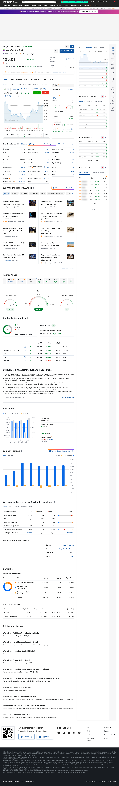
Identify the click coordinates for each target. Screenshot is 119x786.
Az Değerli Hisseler (84, 172)
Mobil (88, 731)
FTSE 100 (81, 83)
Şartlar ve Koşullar (90, 781)
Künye (106, 738)
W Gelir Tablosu (11, 451)
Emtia (95, 47)
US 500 (81, 77)
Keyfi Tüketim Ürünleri (66, 549)
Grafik (11, 80)
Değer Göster (68, 59)
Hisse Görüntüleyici (76, 5)
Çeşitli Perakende (68, 545)
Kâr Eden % (89, 101)
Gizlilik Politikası (102, 781)
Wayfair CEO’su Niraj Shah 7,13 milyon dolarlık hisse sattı (14, 244)
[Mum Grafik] (5, 89)
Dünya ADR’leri (67, 8)
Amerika (84, 8)
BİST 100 (81, 68)
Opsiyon (35, 84)
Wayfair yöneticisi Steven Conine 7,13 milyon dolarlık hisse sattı (14, 230)
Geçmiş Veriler (27, 84)
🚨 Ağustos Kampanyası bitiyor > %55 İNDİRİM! (74, 2)
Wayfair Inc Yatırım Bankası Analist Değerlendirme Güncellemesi (13, 216)
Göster (30, 532)
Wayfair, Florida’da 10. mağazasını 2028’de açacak (13, 203)
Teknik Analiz (10, 275)
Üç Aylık (10, 455)
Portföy (89, 735)
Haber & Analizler (22, 80)
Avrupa (90, 8)
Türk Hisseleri (26, 8)
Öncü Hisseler (84, 138)
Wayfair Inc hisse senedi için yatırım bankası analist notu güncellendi (51, 216)
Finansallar (35, 80)
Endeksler (89, 47)
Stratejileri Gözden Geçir (59, 72)
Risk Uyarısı (113, 781)
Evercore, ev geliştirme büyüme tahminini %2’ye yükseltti (52, 244)
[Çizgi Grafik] (8, 89)
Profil (13, 84)
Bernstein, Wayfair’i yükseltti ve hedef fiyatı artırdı (14, 256)
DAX (80, 71)
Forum (51, 80)
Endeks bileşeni (44, 84)
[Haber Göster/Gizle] (41, 89)
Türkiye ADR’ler (77, 8)
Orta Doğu (95, 8)
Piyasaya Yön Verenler (87, 96)
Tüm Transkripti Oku (67, 397)
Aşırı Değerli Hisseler (98, 172)
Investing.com (7, 260)
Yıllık (4, 455)
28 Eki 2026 (46, 171)
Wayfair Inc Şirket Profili (16, 540)
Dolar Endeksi (83, 86)
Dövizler (81, 47)
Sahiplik (19, 84)
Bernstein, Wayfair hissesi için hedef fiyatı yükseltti (52, 203)
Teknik (44, 80)
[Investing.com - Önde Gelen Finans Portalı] (10, 2)
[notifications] (111, 2)
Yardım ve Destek (109, 735)
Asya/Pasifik (103, 8)
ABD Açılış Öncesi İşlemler (38, 8)
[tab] (11, 281)
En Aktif (81, 101)
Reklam (106, 731)
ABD (72, 556)
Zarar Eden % (98, 101)
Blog (88, 727)
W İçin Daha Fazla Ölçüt (66, 144)
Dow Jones (82, 74)
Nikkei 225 (82, 80)
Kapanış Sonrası (51, 8)
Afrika (109, 8)
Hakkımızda (107, 727)
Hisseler (6, 8)
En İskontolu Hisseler (87, 168)
